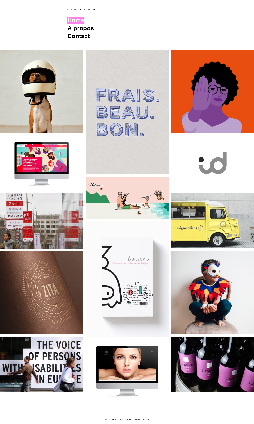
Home (75, 20)
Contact (78, 35)
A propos (80, 27)
